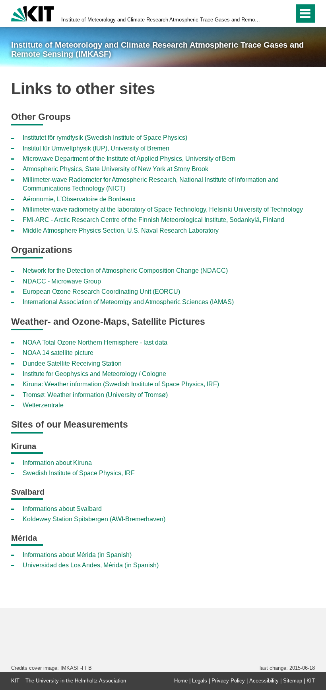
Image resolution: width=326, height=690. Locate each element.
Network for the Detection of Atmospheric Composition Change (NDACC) (125, 270)
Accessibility (264, 681)
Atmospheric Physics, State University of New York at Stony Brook (115, 169)
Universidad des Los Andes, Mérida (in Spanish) (91, 565)
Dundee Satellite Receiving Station (72, 363)
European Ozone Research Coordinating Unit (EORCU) (101, 291)
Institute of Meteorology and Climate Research (160, 20)
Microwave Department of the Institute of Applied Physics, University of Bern (129, 158)
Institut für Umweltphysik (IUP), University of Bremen (96, 148)
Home (181, 681)
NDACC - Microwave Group (62, 281)
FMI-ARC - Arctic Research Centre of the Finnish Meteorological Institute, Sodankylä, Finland (153, 219)
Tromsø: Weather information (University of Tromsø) (95, 394)
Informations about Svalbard (62, 508)
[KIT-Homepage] (32, 13)
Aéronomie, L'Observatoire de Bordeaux (79, 199)
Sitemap (292, 681)
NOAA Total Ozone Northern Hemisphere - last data (95, 342)
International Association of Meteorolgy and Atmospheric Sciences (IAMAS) (128, 302)
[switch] (271, 13)
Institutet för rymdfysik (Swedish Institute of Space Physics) (105, 137)
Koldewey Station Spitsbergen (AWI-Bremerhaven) (94, 519)
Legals (199, 681)
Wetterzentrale (43, 405)
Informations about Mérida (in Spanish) (77, 554)
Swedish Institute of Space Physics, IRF (79, 473)
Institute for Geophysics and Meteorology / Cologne (94, 373)
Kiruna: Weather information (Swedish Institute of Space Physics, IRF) (121, 384)
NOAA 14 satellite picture (58, 352)
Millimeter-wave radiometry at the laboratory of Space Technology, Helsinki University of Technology (163, 209)
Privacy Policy (228, 681)
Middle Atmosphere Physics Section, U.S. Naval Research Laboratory (121, 230)
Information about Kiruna (57, 462)
